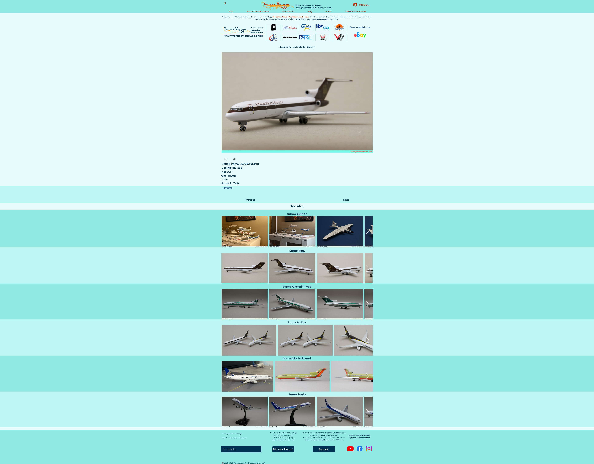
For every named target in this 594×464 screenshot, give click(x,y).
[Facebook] (360, 448)
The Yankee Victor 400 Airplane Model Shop (291, 16)
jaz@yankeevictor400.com (332, 440)
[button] (226, 159)
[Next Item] (367, 231)
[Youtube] (350, 448)
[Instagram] (369, 448)
